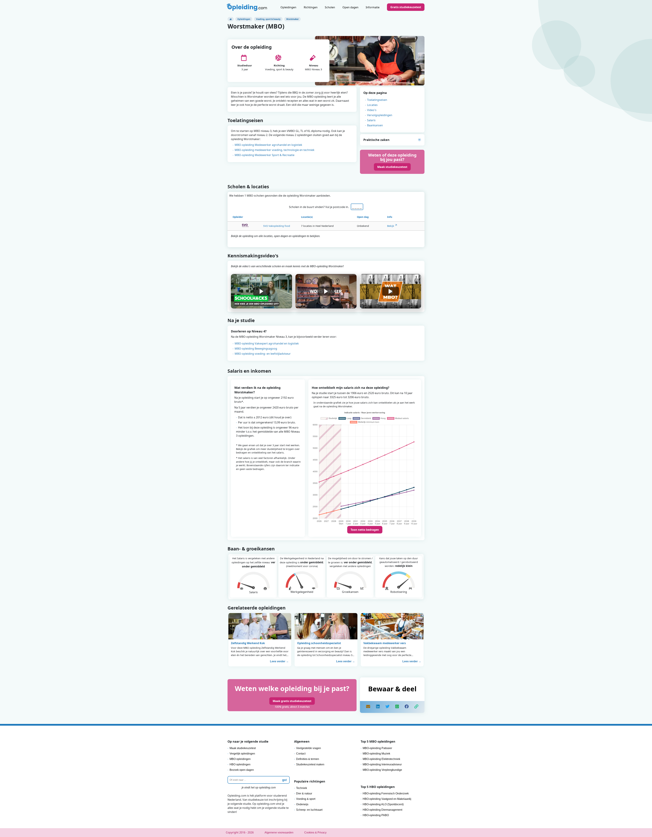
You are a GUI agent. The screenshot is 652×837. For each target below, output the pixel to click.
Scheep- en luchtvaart (309, 809)
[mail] (368, 706)
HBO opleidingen (240, 764)
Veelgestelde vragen (308, 748)
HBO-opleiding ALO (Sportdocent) (383, 804)
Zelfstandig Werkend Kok (248, 643)
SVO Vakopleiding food (276, 226)
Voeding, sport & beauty (268, 19)
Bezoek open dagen (242, 769)
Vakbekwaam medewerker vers (384, 643)
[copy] (416, 706)
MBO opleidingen (240, 759)
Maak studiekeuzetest (392, 167)
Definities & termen (307, 759)
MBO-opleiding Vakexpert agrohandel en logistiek (267, 343)
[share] (377, 706)
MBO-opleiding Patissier (377, 748)
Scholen (330, 7)
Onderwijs (302, 804)
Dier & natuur (304, 793)
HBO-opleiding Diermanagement (382, 809)
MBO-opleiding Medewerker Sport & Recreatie (264, 155)
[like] (406, 706)
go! (284, 780)
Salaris (371, 120)
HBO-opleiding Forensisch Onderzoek (386, 793)
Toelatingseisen (377, 100)
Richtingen (311, 7)
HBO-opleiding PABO (376, 815)
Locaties (372, 105)
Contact (300, 753)
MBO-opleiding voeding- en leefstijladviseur (263, 354)
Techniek (301, 788)
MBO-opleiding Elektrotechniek (381, 759)
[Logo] (247, 7)
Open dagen (350, 7)
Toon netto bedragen (365, 530)
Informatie (372, 7)
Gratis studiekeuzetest (405, 7)
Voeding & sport (305, 798)
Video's (371, 110)
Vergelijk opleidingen (242, 753)
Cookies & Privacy (315, 832)
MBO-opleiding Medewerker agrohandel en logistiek (268, 145)
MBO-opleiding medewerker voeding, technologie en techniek (274, 150)
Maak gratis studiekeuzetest (292, 701)
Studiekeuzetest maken (310, 764)
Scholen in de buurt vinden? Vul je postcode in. (319, 207)
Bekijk (390, 226)
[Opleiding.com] (231, 19)
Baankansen (375, 125)
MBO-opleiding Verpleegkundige (382, 769)
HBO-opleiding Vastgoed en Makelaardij (387, 798)
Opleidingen (288, 7)
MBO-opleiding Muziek (376, 753)
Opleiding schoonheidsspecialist (319, 643)
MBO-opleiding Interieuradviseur (382, 764)
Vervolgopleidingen (379, 115)
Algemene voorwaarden (279, 832)
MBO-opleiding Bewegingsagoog (256, 348)
